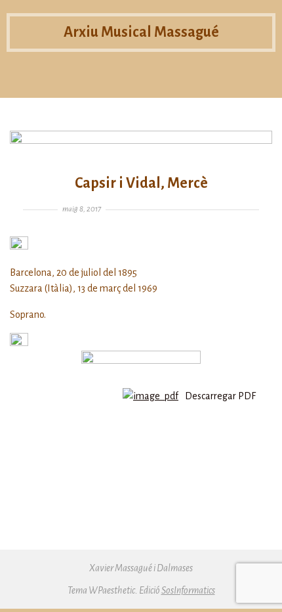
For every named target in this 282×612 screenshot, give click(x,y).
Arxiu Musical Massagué (141, 32)
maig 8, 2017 (81, 209)
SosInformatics (188, 590)
